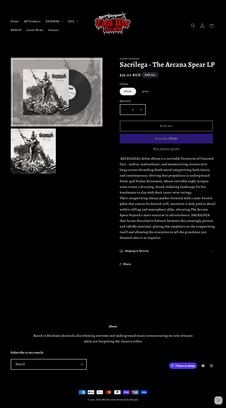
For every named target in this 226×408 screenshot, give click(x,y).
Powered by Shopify (127, 399)
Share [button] (127, 264)
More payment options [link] (166, 148)
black (130, 92)
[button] (54, 21)
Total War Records (106, 399)
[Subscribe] (81, 364)
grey (147, 92)
